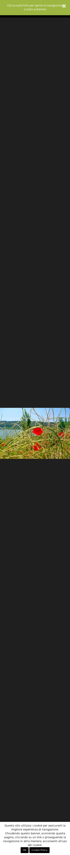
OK (24, 850)
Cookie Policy (39, 850)
